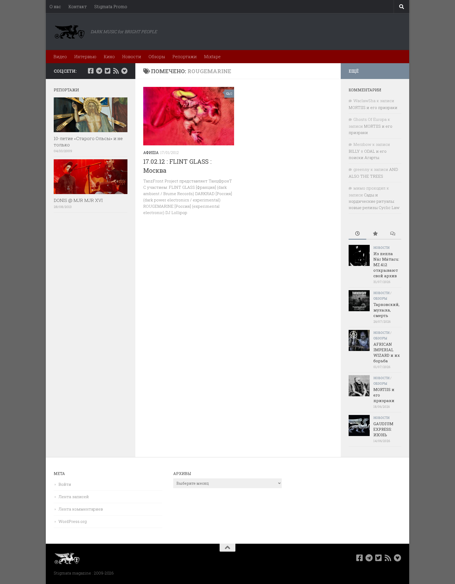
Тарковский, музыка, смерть (386, 310)
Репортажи (184, 56)
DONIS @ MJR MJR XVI (78, 200)
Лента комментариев (80, 509)
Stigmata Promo (110, 6)
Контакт (77, 6)
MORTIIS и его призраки (373, 107)
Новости (131, 56)
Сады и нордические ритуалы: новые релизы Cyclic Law (374, 201)
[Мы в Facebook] (90, 71)
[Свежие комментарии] (392, 234)
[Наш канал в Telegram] (99, 71)
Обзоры (157, 56)
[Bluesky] (124, 71)
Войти (64, 484)
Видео (60, 56)
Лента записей (73, 496)
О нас (55, 6)
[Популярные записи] (375, 234)
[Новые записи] (357, 234)
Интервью (85, 56)
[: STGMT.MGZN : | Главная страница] (69, 31)
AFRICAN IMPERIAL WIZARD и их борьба (386, 352)
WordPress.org (72, 521)
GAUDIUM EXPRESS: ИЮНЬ (383, 429)
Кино (109, 56)
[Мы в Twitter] (107, 71)
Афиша (151, 152)
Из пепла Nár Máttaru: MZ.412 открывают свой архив (386, 264)
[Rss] (116, 71)
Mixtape (212, 56)
